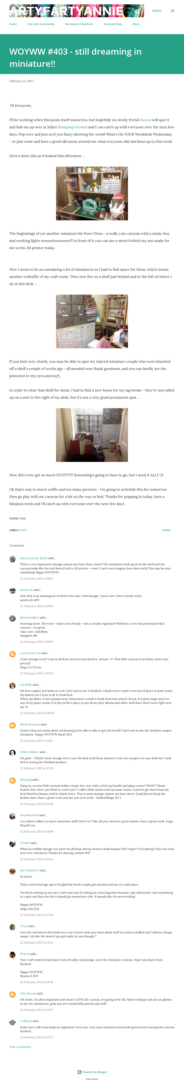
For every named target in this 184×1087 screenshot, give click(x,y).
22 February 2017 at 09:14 (36, 606)
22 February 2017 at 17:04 (36, 915)
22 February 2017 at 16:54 (36, 859)
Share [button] (166, 530)
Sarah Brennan (30, 724)
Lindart (25, 843)
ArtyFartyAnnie (66, 10)
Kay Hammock (29, 870)
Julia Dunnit (28, 993)
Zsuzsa (145, 120)
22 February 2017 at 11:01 (36, 740)
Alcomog (26, 779)
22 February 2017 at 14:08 (36, 831)
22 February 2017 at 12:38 (36, 768)
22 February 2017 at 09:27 (37, 673)
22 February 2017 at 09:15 (36, 641)
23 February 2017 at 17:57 (36, 1037)
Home (13, 24)
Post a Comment (20, 1047)
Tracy (24, 926)
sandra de (26, 589)
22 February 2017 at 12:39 (36, 804)
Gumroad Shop (113, 24)
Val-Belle (26, 684)
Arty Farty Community (41, 24)
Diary (23, 530)
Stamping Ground (72, 127)
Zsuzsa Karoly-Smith (34, 558)
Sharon (25, 953)
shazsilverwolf (29, 815)
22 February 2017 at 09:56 (37, 713)
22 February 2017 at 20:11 (36, 1010)
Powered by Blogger (94, 1072)
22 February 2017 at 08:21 (36, 578)
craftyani (26, 1021)
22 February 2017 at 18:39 (36, 982)
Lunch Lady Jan (30, 653)
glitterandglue (29, 617)
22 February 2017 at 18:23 (36, 942)
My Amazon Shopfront (79, 24)
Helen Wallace (29, 752)
